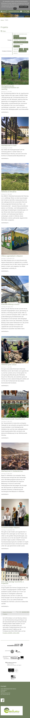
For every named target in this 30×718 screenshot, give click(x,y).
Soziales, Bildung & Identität (21, 42)
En (25, 12)
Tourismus (15, 40)
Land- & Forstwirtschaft (20, 38)
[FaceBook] (2, 700)
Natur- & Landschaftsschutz (20, 34)
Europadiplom (22, 51)
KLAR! (21, 49)
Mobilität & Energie (18, 44)
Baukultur (16, 36)
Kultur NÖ (15, 49)
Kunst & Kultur (22, 40)
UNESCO (15, 53)
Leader (26, 49)
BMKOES (15, 51)
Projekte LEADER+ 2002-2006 (11, 633)
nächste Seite (25, 612)
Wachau (2, 20)
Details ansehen (23, 7)
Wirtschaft (16, 46)
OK (15, 9)
